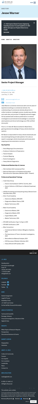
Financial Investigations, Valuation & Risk (12, 318)
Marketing (25, 398)
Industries (4, 345)
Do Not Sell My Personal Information (11, 305)
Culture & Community (7, 354)
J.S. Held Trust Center (7, 303)
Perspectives (5, 332)
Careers (3, 356)
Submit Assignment (6, 296)
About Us (9, 39)
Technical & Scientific (7, 314)
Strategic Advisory (6, 316)
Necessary (6, 398)
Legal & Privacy (5, 298)
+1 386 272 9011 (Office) (8, 90)
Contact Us (4, 368)
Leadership (4, 363)
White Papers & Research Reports (10, 329)
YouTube (3, 284)
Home (3, 39)
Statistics (17, 398)
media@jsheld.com (6, 377)
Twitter (3, 287)
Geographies (5, 343)
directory (16, 39)
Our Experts (4, 358)
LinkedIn (3, 282)
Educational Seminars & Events (10, 334)
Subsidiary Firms (6, 300)
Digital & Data (5, 321)
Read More (6, 32)
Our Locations (5, 361)
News (3, 366)
